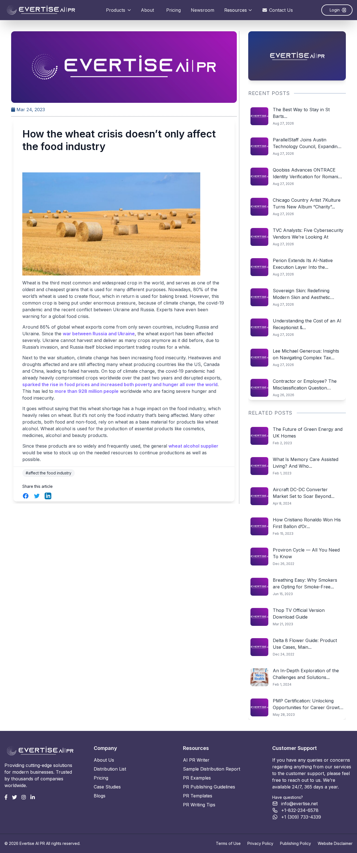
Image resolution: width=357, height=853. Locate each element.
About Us (104, 760)
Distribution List (110, 769)
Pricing (173, 10)
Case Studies (107, 787)
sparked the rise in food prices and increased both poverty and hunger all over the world (120, 384)
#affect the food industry (48, 473)
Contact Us (281, 10)
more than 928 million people (87, 391)
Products (115, 10)
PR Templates (197, 796)
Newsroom (202, 10)
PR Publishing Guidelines (209, 787)
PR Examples (197, 778)
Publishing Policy (295, 843)
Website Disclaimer (335, 843)
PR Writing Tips (199, 804)
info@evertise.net (299, 803)
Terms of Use (228, 843)
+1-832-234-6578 (300, 810)
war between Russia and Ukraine (99, 333)
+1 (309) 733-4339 (301, 817)
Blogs (99, 796)
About (147, 10)
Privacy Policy (260, 843)
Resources (235, 10)
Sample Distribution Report (211, 769)
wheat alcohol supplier (193, 446)
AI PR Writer (196, 760)
